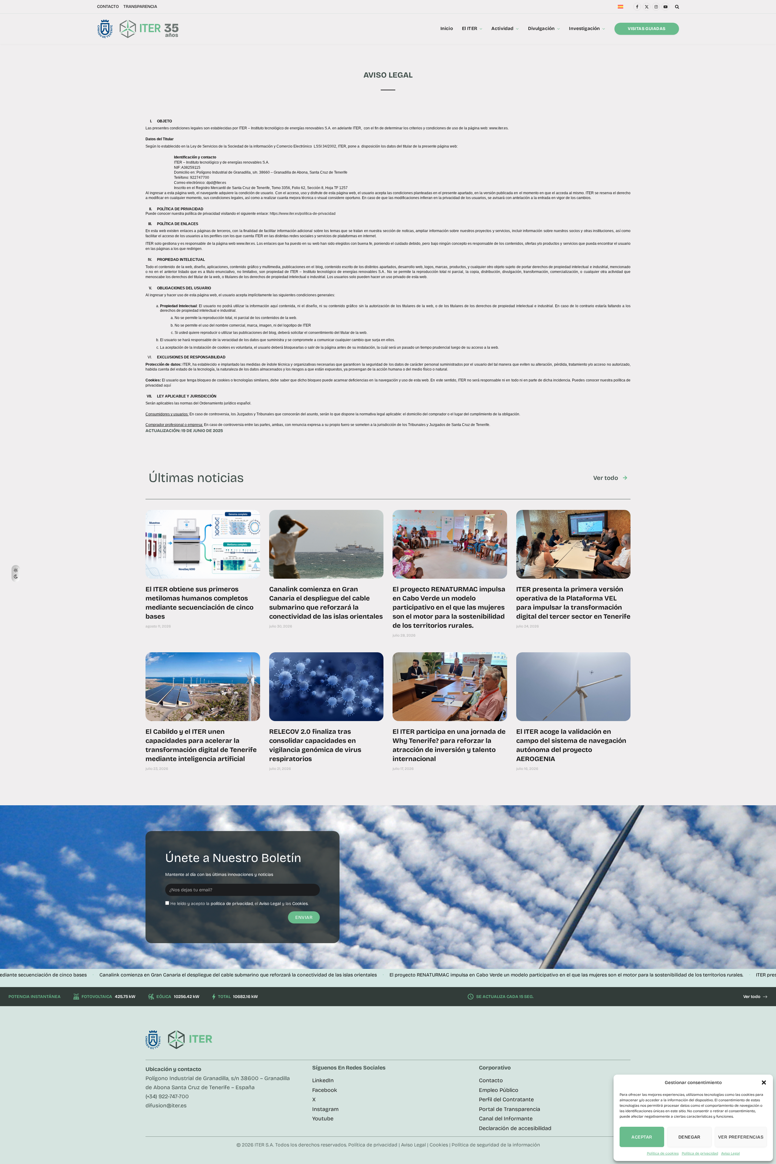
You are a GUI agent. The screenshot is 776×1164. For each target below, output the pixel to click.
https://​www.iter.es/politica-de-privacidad (303, 213)
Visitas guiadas (646, 28)
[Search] (676, 6)
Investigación (584, 28)
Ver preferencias (741, 1137)
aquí (167, 385)
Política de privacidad (700, 1153)
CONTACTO (108, 6)
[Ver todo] (625, 477)
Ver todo (605, 477)
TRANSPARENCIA (140, 6)
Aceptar (641, 1137)
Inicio (446, 28)
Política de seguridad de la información (496, 1145)
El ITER (469, 28)
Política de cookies (663, 1153)
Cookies (300, 903)
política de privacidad (232, 903)
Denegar (689, 1137)
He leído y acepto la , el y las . (239, 903)
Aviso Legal (730, 1153)
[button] (764, 1082)
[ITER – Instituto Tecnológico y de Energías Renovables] (138, 28)
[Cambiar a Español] (620, 7)
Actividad (502, 28)
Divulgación (541, 28)
